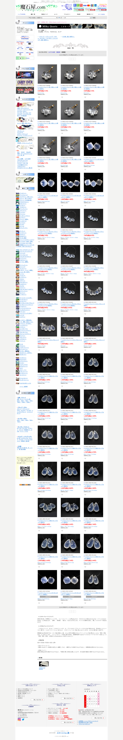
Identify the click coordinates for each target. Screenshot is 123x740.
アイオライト (23, 193)
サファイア (22, 267)
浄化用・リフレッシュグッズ (24, 143)
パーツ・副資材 (24, 386)
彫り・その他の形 (22, 115)
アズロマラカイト (24, 202)
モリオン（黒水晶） (25, 351)
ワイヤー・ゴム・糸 (22, 163)
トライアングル (28, 439)
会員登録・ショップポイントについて (88, 721)
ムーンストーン (24, 349)
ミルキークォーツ (24, 347)
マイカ (21, 344)
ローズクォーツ (24, 373)
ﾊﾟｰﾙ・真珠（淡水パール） (26, 321)
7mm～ (31, 400)
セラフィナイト (24, 291)
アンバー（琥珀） (24, 219)
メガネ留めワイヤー (22, 164)
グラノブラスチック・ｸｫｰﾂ (26, 249)
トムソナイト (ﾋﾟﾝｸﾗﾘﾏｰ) (26, 313)
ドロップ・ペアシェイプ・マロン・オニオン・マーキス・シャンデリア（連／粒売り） (48, 38)
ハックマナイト (24, 325)
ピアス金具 (28, 158)
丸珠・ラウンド (22, 397)
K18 (18, 152)
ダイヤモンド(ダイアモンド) (27, 303)
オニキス (22, 224)
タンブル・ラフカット (23, 427)
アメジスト (22, 212)
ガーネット (22, 231)
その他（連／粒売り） (68, 36)
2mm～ (18, 400)
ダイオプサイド (24, 299)
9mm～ (19, 402)
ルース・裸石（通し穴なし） (24, 123)
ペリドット (22, 341)
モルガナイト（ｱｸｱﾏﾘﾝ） (26, 352)
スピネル (22, 286)
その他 (19, 446)
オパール (22, 226)
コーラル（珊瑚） (24, 261)
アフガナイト (23, 207)
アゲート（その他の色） (26, 200)
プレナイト (22, 335)
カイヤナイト (23, 232)
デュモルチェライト (25, 310)
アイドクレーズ (24, 195)
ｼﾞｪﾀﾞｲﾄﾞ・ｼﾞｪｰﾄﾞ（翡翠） (26, 270)
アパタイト (22, 205)
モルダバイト (23, 354)
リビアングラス (24, 364)
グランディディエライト (26, 251)
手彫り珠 (19, 447)
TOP (38, 22)
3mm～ (23, 420)
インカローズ (23, 221)
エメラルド (22, 222)
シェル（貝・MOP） (25, 272)
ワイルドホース (24, 378)
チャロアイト (23, 306)
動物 (24, 449)
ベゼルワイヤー (21, 166)
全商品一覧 (44, 22)
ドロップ (19, 409)
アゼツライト (23, 203)
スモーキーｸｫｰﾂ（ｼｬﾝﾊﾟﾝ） (26, 289)
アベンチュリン (24, 209)
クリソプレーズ (24, 255)
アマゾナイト (23, 210)
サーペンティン (24, 265)
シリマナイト (23, 277)
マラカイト (22, 346)
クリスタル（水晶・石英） (26, 241)
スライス (21, 429)
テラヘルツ (22, 311)
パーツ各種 (20, 158)
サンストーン (23, 268)
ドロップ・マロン (22, 407)
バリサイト (22, 327)
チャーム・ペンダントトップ (24, 135)
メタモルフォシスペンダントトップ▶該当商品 (42, 668)
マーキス (29, 410)
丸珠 (18, 399)
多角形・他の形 (25, 441)
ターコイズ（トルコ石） (26, 297)
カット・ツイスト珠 (25, 399)
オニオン (23, 410)
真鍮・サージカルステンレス (24, 153)
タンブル (24, 428)
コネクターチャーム (22, 160)
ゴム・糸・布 (20, 155)
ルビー (21, 368)
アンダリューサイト (25, 215)
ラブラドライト (24, 361)
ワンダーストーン (24, 380)
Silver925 (28, 152)
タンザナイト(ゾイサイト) (26, 304)
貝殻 (21, 449)
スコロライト (23, 284)
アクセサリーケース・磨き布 (24, 168)
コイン (18, 441)
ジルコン (22, 279)
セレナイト (22, 292)
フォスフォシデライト (25, 330)
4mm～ (23, 400)
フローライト (23, 337)
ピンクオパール (24, 328)
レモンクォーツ (24, 371)
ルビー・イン (23, 369)
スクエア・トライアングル (24, 114)
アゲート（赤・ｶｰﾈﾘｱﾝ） (26, 198)
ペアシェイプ (25, 409)
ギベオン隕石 (23, 238)
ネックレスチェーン (22, 161)
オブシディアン (24, 228)
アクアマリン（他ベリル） (26, 196)
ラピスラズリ (23, 359)
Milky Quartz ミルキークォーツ (57, 22)
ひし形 (18, 438)
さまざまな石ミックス (25, 383)
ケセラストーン (24, 260)
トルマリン (22, 317)
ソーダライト (23, 294)
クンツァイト (23, 258)
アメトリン (22, 214)
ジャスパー (22, 275)
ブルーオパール (24, 332)
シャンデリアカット (25, 411)
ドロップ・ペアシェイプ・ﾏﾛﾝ (25, 109)
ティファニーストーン (25, 308)
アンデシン (22, 217)
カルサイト (22, 234)
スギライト (22, 280)
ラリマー (22, 363)
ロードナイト (23, 375)
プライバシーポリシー (84, 724)
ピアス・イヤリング (22, 134)
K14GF (23, 152)
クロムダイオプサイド (25, 256)
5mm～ (27, 400)
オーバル (19, 428)
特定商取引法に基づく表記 (85, 722)
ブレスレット (20, 131)
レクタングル (24, 438)
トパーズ (22, 315)
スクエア (21, 439)
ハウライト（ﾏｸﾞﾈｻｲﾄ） (26, 323)
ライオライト (23, 357)
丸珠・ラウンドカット (23, 108)
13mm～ (28, 402)
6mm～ (19, 421)
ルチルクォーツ (24, 366)
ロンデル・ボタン (22, 111)
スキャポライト (24, 282)
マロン (18, 410)
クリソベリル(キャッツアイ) (27, 239)
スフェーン (22, 287)
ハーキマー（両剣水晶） (26, 320)
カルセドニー (23, 236)
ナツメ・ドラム (24, 431)
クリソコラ (22, 253)
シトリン (22, 273)
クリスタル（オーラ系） (26, 243)
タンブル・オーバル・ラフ (24, 112)
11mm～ (24, 402)
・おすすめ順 (51, 52)
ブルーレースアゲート (25, 334)
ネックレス (20, 132)
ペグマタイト (23, 339)
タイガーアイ (23, 301)
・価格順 (57, 52)
